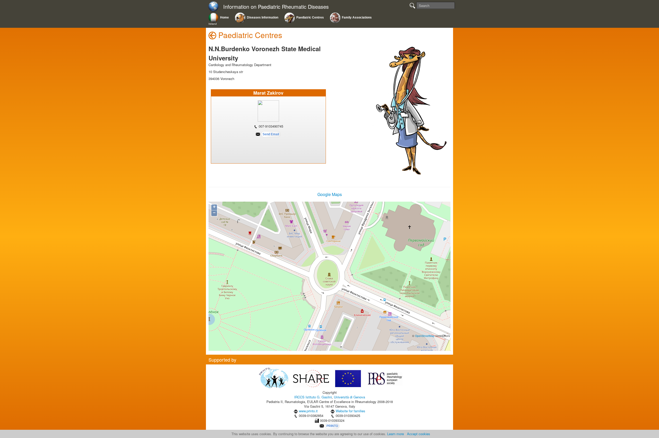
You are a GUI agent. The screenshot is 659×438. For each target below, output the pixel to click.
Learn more (395, 433)
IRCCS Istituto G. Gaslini (313, 397)
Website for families (350, 410)
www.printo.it (308, 410)
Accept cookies (418, 433)
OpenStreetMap (425, 336)
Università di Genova (349, 397)
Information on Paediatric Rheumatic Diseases (276, 6)
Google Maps (329, 194)
